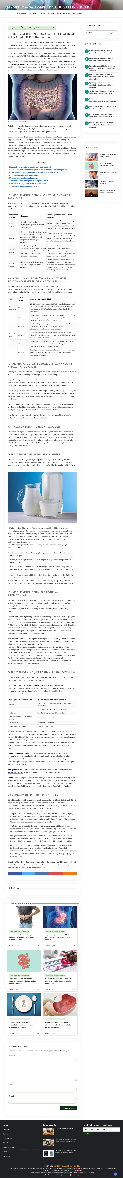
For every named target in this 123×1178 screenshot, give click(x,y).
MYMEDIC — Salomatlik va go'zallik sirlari (49, 7)
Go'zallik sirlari (7, 1143)
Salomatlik (33, 13)
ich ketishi (34, 232)
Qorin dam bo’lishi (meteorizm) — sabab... (107, 164)
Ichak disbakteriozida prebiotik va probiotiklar (28, 181)
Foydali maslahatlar (9, 1147)
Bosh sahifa (16, 28)
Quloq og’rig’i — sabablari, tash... (108, 173)
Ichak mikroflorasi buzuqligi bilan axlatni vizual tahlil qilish (33, 172)
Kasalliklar (21, 13)
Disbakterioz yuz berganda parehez (24, 178)
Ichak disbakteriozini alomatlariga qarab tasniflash (30, 167)
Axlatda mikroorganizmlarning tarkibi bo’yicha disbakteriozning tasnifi (38, 170)
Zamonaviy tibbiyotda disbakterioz (23, 186)
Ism (11, 1085)
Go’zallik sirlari (54, 13)
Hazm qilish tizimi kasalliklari (47, 28)
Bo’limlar (66, 13)
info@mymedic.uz (64, 1175)
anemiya (58, 262)
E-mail (12, 1096)
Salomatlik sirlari (8, 1138)
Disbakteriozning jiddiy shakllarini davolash (27, 183)
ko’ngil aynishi (25, 240)
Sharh (12, 1056)
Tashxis (43, 13)
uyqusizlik (23, 265)
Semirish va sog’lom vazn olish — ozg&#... (108, 155)
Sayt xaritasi (78, 13)
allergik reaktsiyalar (15, 772)
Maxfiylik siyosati (76, 1175)
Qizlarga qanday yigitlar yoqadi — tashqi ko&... (107, 192)
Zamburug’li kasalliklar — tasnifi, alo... (108, 182)
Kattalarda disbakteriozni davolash (24, 175)
